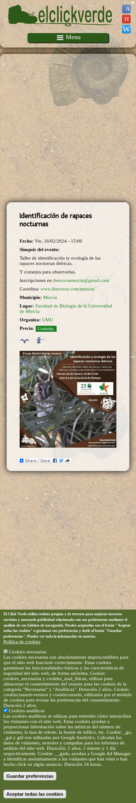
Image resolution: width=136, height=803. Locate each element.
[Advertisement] (68, 128)
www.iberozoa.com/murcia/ (67, 288)
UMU (47, 319)
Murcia (50, 297)
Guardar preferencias (29, 776)
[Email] (126, 29)
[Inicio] (61, 30)
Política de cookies (21, 641)
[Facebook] (126, 9)
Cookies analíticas (27, 710)
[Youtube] (126, 19)
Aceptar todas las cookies (34, 794)
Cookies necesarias (27, 651)
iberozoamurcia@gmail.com (81, 280)
